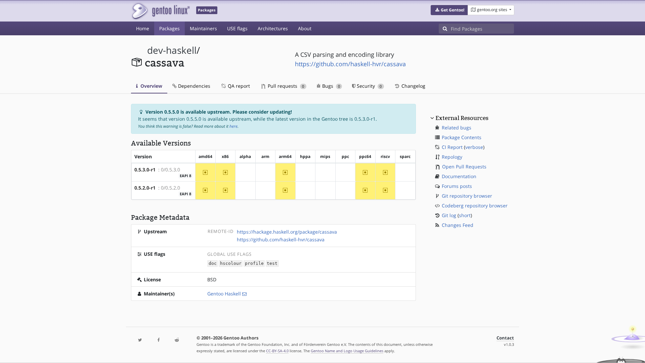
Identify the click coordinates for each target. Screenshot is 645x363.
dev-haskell (172, 50)
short (465, 215)
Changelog (412, 86)
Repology (452, 157)
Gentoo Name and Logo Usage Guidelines (347, 350)
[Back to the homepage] (160, 11)
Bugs (330, 86)
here (233, 126)
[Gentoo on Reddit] (177, 340)
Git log (449, 215)
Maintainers (203, 28)
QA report (238, 86)
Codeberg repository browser (475, 205)
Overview (150, 86)
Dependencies (193, 86)
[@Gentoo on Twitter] (140, 340)
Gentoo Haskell (224, 293)
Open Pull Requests (464, 166)
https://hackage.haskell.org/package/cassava (287, 232)
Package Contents (461, 137)
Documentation (459, 176)
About (304, 28)
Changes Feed (457, 225)
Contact (505, 338)
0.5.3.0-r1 (145, 169)
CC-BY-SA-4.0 (277, 350)
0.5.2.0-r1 (145, 188)
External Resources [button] (461, 118)
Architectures (273, 28)
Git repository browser (467, 196)
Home (142, 28)
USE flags (237, 28)
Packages (169, 28)
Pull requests (285, 86)
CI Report (452, 147)
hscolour (231, 263)
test (272, 263)
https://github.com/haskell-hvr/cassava (350, 64)
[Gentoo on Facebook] (158, 340)
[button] (449, 10)
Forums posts (457, 186)
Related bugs (456, 127)
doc (213, 263)
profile (254, 263)
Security (368, 86)
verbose (474, 147)
